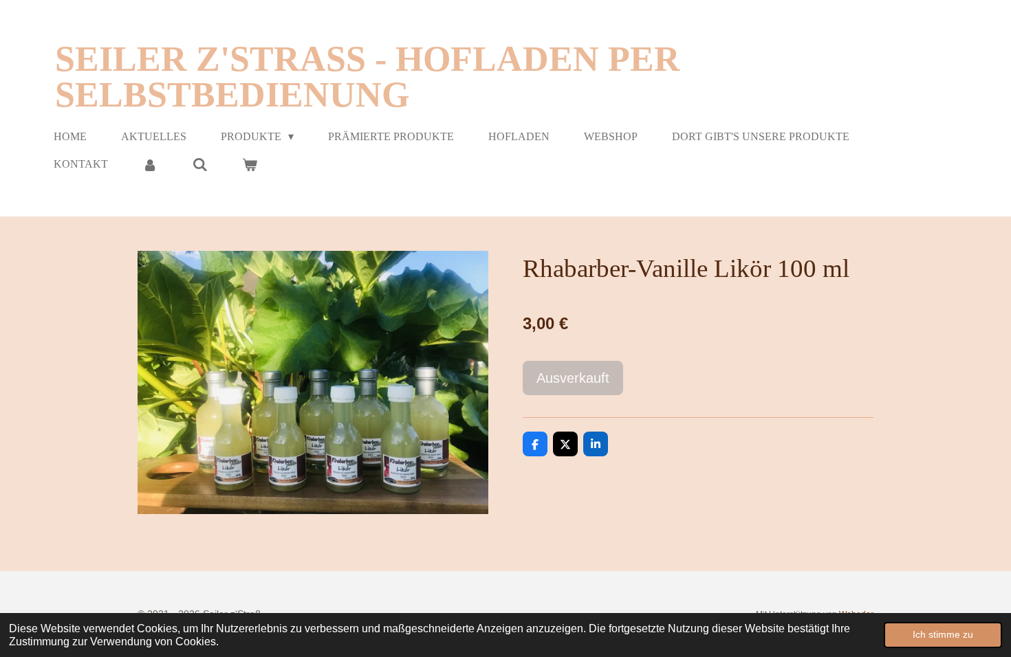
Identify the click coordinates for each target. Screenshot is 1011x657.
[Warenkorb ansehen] (249, 165)
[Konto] (150, 165)
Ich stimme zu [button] (943, 634)
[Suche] (199, 165)
